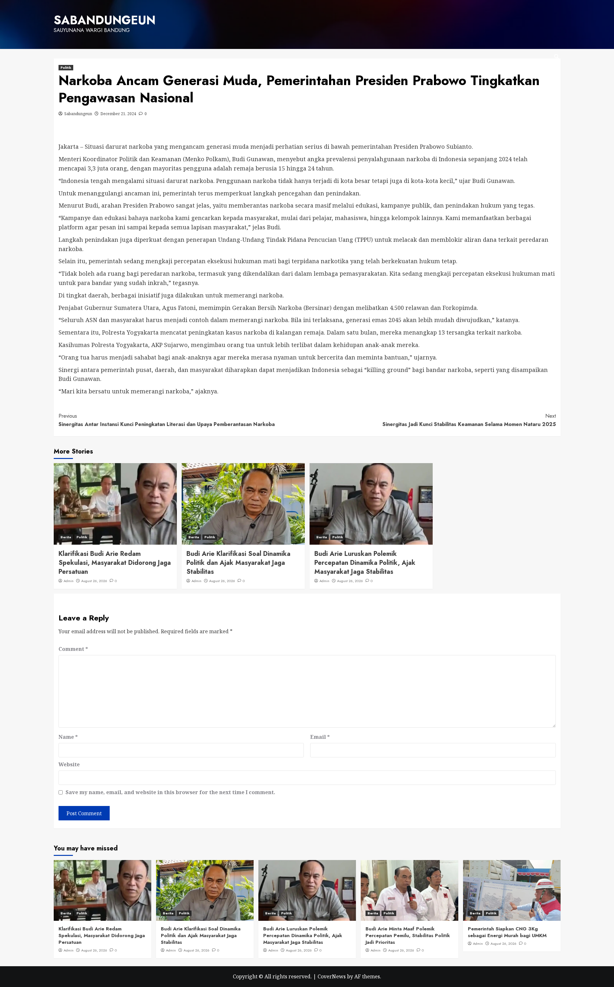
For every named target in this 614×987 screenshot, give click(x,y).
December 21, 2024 (118, 113)
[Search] (557, 56)
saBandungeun (104, 20)
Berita (65, 537)
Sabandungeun (78, 113)
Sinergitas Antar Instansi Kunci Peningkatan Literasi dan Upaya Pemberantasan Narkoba (167, 420)
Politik (65, 67)
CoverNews (332, 976)
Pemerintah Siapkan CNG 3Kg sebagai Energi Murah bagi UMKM (507, 932)
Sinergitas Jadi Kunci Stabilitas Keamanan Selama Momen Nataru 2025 (469, 420)
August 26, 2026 (94, 580)
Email (320, 736)
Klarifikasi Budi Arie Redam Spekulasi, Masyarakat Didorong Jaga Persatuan (115, 562)
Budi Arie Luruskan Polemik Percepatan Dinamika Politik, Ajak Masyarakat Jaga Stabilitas (364, 562)
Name (68, 736)
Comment (73, 648)
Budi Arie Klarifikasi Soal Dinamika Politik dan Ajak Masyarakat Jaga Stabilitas (238, 562)
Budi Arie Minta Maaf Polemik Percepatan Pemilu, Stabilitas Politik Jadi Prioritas (408, 935)
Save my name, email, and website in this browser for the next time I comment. (170, 792)
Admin (69, 580)
